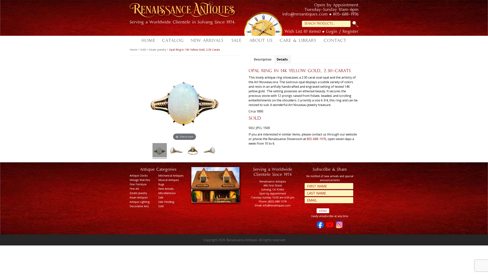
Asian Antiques (139, 197)
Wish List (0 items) (302, 31)
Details (282, 59)
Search (355, 24)
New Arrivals (166, 188)
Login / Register (342, 31)
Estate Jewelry (138, 193)
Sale (160, 197)
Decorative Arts (139, 206)
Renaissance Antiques (187, 11)
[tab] (263, 59)
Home (133, 49)
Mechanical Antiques (171, 175)
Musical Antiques (168, 180)
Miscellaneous (167, 193)
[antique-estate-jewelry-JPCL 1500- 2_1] (209, 151)
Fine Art (134, 188)
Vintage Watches (140, 180)
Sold (143, 49)
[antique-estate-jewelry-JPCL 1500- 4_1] (176, 151)
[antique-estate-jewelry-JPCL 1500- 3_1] (193, 151)
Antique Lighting (139, 202)
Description (262, 59)
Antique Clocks (139, 175)
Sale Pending (166, 202)
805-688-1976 (345, 14)
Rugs (161, 184)
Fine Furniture (138, 184)
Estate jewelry (157, 49)
